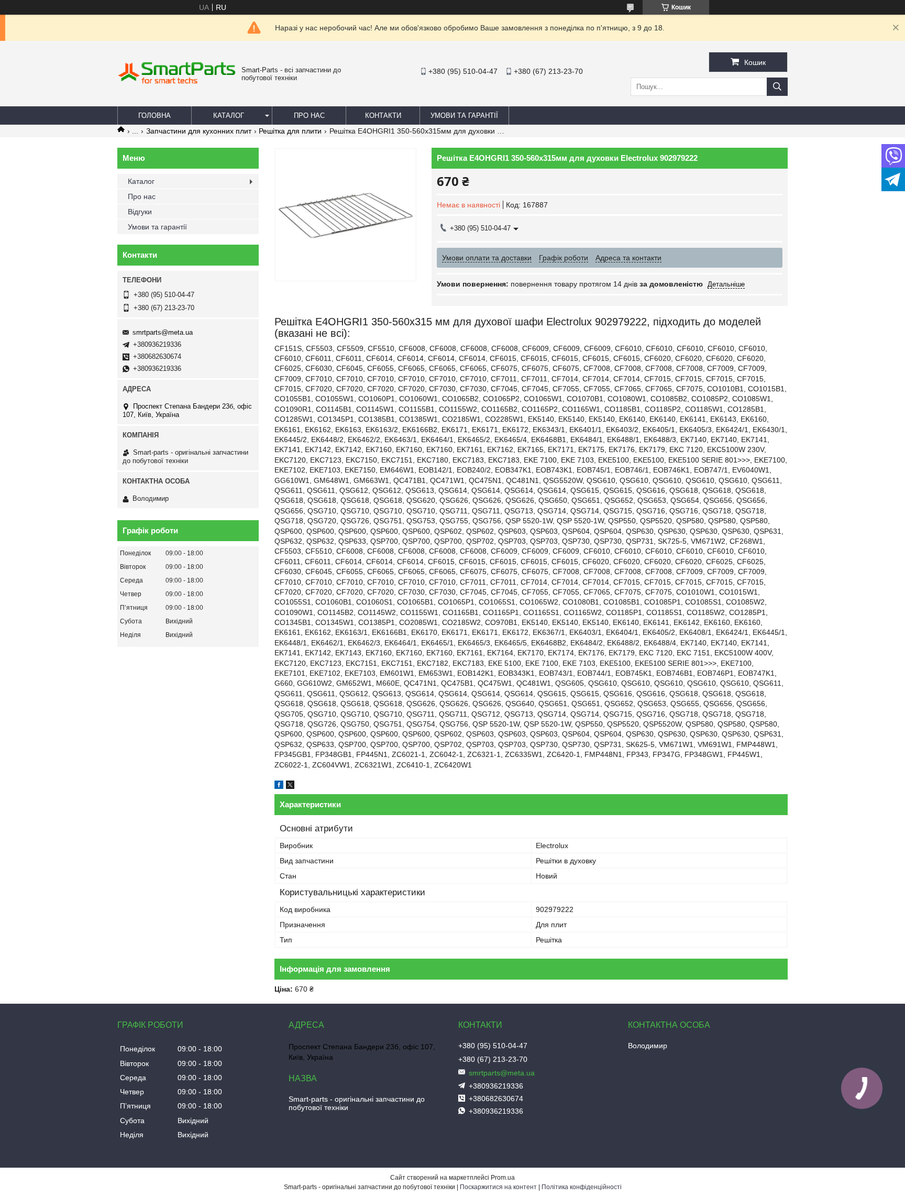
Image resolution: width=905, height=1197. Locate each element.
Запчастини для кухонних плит (198, 131)
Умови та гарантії (464, 115)
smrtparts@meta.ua (163, 332)
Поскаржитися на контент (498, 1187)
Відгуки (140, 211)
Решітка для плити (290, 131)
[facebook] (278, 786)
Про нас (309, 115)
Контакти (383, 115)
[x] (290, 786)
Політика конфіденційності (582, 1187)
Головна (154, 115)
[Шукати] (777, 87)
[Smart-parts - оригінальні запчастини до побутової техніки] (176, 82)
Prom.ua (503, 1177)
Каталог (228, 115)
